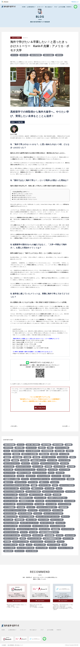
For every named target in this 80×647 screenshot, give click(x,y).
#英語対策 (16, 454)
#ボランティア (30, 476)
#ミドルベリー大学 (44, 485)
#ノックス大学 (41, 469)
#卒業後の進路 (44, 454)
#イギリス (7, 454)
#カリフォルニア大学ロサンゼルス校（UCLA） (16, 485)
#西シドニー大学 (31, 519)
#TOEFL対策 (25, 460)
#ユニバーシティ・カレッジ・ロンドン (53, 491)
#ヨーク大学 (33, 532)
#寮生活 (7, 460)
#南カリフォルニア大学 (10, 516)
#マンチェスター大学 (10, 513)
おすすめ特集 (62, 6)
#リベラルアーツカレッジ (23, 466)
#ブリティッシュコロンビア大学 (49, 463)
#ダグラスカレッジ (20, 482)
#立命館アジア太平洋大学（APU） (57, 497)
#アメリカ (14, 55)
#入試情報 (27, 457)
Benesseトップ (75, 1)
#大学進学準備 (49, 535)
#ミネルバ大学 (52, 469)
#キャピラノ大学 (44, 529)
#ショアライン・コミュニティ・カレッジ (15, 510)
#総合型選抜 (55, 529)
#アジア (51, 472)
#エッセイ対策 (64, 454)
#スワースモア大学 (9, 476)
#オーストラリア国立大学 (26, 516)
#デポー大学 (64, 463)
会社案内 (4, 645)
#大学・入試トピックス (48, 457)
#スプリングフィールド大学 (20, 541)
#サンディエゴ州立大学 (25, 513)
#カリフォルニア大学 (43, 476)
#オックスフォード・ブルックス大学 (27, 529)
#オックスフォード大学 (10, 494)
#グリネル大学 (26, 535)
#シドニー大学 (70, 491)
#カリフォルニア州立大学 (67, 485)
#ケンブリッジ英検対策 (10, 497)
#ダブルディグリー (25, 526)
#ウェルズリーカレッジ (58, 479)
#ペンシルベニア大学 (64, 504)
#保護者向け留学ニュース (38, 460)
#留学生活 (59, 55)
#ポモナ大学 (24, 55)
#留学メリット (44, 482)
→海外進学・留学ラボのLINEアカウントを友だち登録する (40, 367)
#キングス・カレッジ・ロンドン (29, 522)
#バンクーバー (19, 551)
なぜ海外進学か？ (31, 6)
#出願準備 (68, 444)
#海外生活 (41, 447)
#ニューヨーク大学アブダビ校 (25, 548)
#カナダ (7, 451)
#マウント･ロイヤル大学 (11, 538)
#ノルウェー (38, 513)
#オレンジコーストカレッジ (12, 463)
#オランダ (35, 463)
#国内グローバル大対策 (24, 472)
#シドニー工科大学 (9, 529)
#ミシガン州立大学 (31, 551)
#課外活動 (36, 457)
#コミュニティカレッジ (39, 472)
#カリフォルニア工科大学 (33, 491)
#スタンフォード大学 (57, 519)
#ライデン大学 (8, 469)
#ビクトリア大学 (50, 541)
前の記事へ (14, 426)
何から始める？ (49, 6)
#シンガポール (25, 488)
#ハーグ (29, 544)
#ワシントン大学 (38, 466)
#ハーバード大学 (64, 469)
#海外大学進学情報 (35, 55)
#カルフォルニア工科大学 (11, 522)
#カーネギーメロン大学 (47, 522)
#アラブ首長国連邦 (9, 507)
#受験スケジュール (37, 488)
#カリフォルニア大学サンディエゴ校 (14, 491)
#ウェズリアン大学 (59, 466)
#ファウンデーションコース (25, 504)
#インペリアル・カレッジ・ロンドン (25, 469)
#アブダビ (59, 535)
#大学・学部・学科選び (33, 444)
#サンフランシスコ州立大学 (40, 526)
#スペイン (60, 541)
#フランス (52, 548)
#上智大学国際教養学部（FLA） (52, 538)
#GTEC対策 (57, 494)
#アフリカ (25, 479)
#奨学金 (73, 457)
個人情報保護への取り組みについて (15, 645)
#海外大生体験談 (48, 55)
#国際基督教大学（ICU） (26, 501)
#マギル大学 (40, 501)
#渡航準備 (15, 460)
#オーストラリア (31, 447)
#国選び (50, 447)
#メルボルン (55, 482)
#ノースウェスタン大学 (34, 538)
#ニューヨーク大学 (64, 460)
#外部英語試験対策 (47, 451)
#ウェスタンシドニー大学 (11, 488)
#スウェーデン (60, 522)
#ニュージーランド (9, 472)
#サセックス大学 (70, 535)
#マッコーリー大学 (45, 510)
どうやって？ (40, 6)
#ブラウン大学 (32, 482)
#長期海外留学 (19, 519)
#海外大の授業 (59, 451)
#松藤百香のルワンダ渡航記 (12, 479)
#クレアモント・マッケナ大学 (54, 501)
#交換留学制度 (63, 507)
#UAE (21, 544)
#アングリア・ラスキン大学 (12, 535)
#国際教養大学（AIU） (26, 497)
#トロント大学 (52, 460)
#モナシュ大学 (8, 519)
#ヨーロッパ (25, 463)
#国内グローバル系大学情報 (29, 454)
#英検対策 (70, 479)
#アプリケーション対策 (62, 447)
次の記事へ (65, 426)
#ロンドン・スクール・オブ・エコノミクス (47, 516)
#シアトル (23, 532)
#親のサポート (8, 482)
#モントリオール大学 (53, 544)
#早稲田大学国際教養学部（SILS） (49, 532)
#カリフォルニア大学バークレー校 (40, 479)
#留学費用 (54, 454)
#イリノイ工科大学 (9, 548)
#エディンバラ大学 (39, 544)
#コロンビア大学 (70, 501)
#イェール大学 (49, 488)
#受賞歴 (34, 485)
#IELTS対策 (71, 466)
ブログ (55, 6)
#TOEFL (48, 494)
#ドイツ (59, 488)
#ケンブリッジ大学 (9, 504)
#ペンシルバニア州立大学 (57, 526)
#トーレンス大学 (51, 504)
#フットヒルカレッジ (36, 541)
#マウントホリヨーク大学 (11, 532)
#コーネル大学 (39, 504)
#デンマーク (65, 516)
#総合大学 (66, 476)
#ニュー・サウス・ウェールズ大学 (53, 513)
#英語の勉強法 (17, 457)
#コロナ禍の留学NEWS (33, 451)
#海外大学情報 (46, 444)
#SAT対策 (48, 466)
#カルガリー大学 (38, 535)
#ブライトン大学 (68, 538)
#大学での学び (8, 447)
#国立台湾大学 (8, 551)
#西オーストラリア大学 (36, 494)
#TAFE (55, 485)
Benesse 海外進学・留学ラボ (9, 6)
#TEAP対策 (21, 507)
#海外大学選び (19, 447)
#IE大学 (23, 538)
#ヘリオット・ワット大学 (65, 548)
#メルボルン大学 (62, 457)
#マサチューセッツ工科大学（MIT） (47, 507)
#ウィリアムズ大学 (41, 548)
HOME (24, 6)
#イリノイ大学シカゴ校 (10, 544)
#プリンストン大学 (40, 497)
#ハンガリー (31, 507)
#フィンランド (32, 510)
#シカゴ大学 (23, 494)
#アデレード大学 (58, 510)
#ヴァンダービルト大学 (10, 501)
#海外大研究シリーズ (18, 451)
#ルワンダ (20, 476)
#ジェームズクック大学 (10, 526)
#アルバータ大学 (43, 519)
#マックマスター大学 (67, 529)
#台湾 (64, 544)
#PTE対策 (7, 541)
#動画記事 (7, 457)
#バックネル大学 (9, 466)
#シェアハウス (56, 476)
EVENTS (69, 6)
